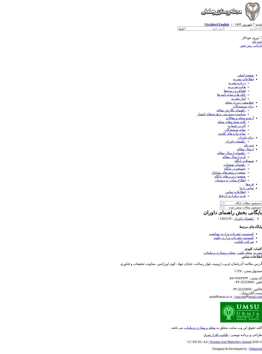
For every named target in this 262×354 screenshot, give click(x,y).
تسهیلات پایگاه (244, 161)
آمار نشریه (238, 98)
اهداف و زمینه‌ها (235, 91)
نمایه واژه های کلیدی (232, 133)
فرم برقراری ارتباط (232, 196)
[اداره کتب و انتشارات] (230, 21)
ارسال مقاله (245, 149)
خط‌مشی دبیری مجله (239, 102)
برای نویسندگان (243, 106)
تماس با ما (247, 188)
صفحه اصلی (245, 75)
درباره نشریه (237, 83)
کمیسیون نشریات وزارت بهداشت (231, 234)
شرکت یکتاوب (244, 241)
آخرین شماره (237, 126)
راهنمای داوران (235, 141)
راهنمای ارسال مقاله (231, 153)
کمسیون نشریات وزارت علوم (234, 238)
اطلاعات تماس (235, 192)
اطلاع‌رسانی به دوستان (230, 180)
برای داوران (246, 137)
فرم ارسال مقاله (234, 157)
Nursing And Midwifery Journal (230, 342)
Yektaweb (255, 349)
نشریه (258, 252)
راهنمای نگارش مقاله (231, 110)
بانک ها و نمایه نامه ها (231, 94)
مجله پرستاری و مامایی (219, 252)
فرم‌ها (250, 184)
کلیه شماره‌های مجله (232, 122)
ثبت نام (257, 41)
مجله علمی (244, 252)
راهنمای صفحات (235, 164)
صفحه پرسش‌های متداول (228, 172)
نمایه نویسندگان (235, 129)
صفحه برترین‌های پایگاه (230, 176)
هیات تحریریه (237, 87)
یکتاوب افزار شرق (216, 335)
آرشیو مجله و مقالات (240, 118)
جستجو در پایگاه (235, 168)
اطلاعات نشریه (243, 79)
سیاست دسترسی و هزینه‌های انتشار (221, 114)
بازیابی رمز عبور (251, 45)
